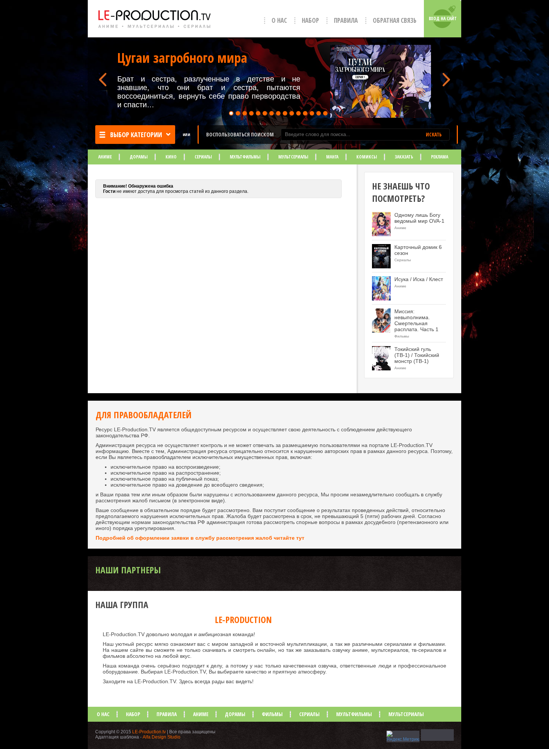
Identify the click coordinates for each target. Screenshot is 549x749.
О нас (279, 20)
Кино (171, 157)
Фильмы (272, 714)
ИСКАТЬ (434, 134)
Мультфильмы (245, 157)
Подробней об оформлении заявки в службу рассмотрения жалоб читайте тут (200, 538)
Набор (310, 20)
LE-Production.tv (149, 731)
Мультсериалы (293, 157)
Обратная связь (394, 20)
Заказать (404, 157)
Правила (346, 20)
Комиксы (366, 157)
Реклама (439, 157)
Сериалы (203, 157)
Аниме (105, 157)
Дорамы (139, 157)
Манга (332, 157)
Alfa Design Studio (161, 737)
